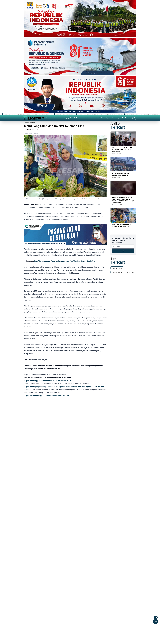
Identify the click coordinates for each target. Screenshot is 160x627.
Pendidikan (126, 118)
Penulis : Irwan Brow (31, 129)
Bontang (32, 122)
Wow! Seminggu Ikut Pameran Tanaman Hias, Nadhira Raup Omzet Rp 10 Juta (64, 261)
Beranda (49, 118)
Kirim (123, 251)
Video (76, 118)
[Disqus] (65, 424)
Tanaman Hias (116, 272)
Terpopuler (68, 118)
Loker (101, 118)
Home (26, 122)
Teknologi (116, 118)
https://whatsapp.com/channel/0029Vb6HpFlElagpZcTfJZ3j (48, 380)
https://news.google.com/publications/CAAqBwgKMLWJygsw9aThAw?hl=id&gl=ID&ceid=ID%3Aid (64, 386)
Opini (108, 118)
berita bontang (117, 268)
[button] (88, 620)
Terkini (57, 118)
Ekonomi (94, 118)
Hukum (86, 118)
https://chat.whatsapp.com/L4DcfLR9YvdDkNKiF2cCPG (47, 395)
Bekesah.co (129, 272)
